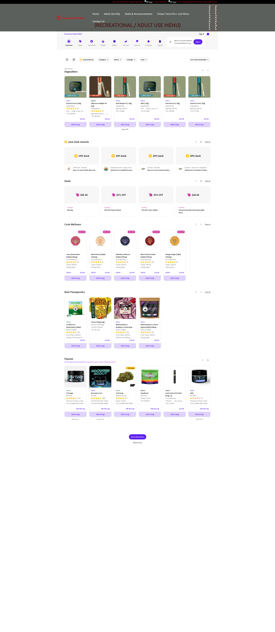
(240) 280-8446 (160, 2)
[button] (210, 17)
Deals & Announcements (138, 13)
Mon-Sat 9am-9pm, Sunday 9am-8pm (128, 2)
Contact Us (98, 21)
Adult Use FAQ (112, 13)
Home (95, 13)
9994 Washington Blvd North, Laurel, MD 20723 (197, 2)
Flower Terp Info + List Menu (173, 13)
